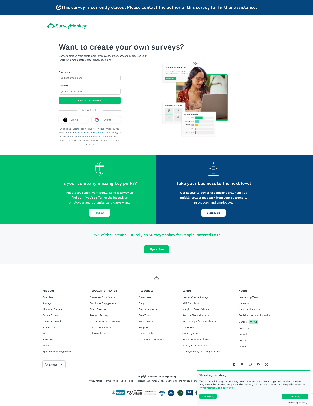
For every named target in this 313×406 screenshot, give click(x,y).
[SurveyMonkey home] (67, 26)
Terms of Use (78, 132)
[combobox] (54, 364)
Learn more (213, 212)
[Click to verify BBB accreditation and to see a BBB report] (118, 394)
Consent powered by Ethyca (293, 402)
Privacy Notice (207, 387)
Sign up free (157, 249)
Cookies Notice (224, 387)
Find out (99, 212)
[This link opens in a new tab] (234, 364)
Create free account (89, 100)
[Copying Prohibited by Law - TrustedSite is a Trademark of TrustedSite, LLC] (150, 394)
